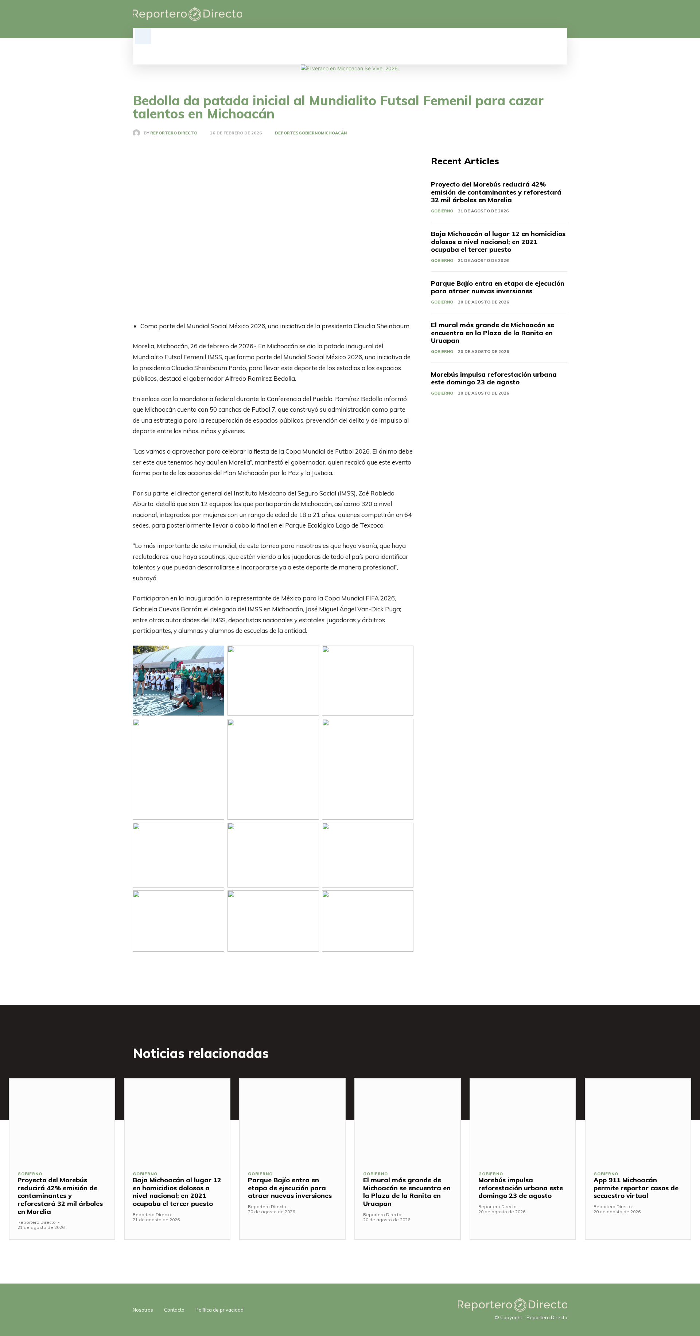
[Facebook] (525, 14)
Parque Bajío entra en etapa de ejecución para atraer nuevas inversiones (497, 287)
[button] (143, 36)
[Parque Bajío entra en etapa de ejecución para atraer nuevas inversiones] (292, 1121)
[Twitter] (550, 14)
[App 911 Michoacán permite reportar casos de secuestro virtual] (638, 1121)
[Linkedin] (538, 14)
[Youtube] (563, 14)
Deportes (287, 133)
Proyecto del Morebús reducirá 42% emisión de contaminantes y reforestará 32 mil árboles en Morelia (496, 192)
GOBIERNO (310, 133)
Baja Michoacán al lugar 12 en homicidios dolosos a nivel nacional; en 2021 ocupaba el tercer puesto (498, 242)
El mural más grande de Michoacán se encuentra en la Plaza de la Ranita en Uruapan (492, 333)
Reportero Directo (173, 133)
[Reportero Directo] (138, 133)
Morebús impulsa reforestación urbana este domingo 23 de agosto (494, 378)
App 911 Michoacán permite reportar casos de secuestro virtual (636, 1188)
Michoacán (334, 133)
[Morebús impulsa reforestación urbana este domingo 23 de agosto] (522, 1121)
